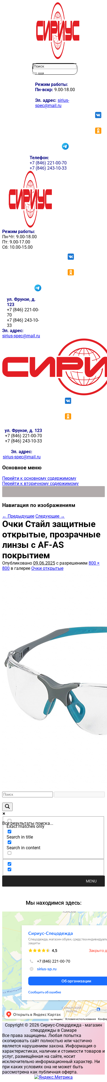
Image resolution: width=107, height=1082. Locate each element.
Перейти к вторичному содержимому (40, 483)
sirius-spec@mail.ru (52, 103)
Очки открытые (47, 568)
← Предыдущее (18, 516)
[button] (91, 881)
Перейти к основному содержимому (39, 478)
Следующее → (50, 516)
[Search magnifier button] (7, 807)
